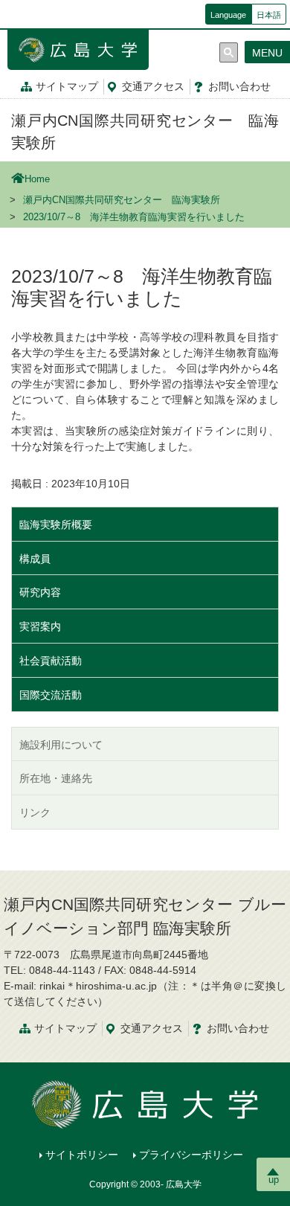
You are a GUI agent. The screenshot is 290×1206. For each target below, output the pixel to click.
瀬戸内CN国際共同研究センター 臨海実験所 (121, 200)
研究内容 (40, 592)
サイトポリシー (81, 1155)
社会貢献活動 (50, 661)
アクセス (153, 86)
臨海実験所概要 (55, 524)
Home (37, 179)
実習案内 (40, 626)
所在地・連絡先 (55, 778)
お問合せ (239, 86)
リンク (35, 812)
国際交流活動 (50, 695)
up (273, 1179)
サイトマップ (67, 86)
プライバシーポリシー (191, 1155)
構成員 (35, 559)
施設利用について (61, 745)
